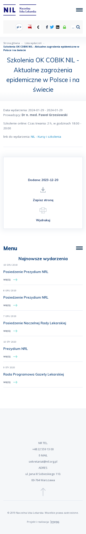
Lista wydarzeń (33, 43)
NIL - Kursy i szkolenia (46, 137)
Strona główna (11, 43)
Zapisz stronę (43, 200)
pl (18, 27)
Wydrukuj (43, 220)
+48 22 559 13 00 (43, 449)
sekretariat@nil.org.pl (43, 461)
